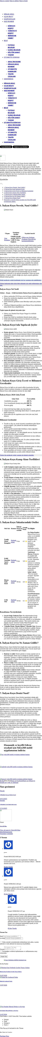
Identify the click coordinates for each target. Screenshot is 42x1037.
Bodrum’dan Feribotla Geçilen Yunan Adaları (11, 971)
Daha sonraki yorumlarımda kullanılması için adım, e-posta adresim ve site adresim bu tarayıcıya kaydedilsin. (19, 943)
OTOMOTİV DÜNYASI (11, 57)
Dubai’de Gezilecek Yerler (6, 981)
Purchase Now (4, 1036)
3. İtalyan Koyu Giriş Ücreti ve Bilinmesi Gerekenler (18, 191)
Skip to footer (23, 1)
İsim (1, 936)
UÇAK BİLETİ (8, 16)
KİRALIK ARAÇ (9, 14)
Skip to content (4, 1)
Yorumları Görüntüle (6, 834)
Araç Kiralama (7, 239)
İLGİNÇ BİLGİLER (14, 50)
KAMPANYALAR (9, 19)
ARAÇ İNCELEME (14, 62)
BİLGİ (6, 40)
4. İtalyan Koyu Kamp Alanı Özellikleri (15, 192)
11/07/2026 (3, 1014)
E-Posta (2, 938)
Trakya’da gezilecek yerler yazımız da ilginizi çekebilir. (17, 455)
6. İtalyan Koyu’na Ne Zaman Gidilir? (14, 196)
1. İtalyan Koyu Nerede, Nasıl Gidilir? (14, 187)
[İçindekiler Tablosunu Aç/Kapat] (1, 184)
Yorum (2, 949)
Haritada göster (13, 541)
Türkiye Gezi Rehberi (21, 147)
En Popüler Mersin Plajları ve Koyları (9, 1010)
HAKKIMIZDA (8, 79)
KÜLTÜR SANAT (14, 52)
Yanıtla (10, 867)
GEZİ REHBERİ (9, 21)
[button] (2, 781)
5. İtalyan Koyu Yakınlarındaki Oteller (14, 194)
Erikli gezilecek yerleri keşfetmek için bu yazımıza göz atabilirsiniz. (20, 280)
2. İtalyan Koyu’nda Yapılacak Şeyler (14, 189)
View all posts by (10, 830)
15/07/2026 (3, 985)
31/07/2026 (3, 975)
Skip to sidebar (14, 1)
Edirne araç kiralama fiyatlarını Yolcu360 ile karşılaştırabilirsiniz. (29, 239)
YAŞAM (11, 55)
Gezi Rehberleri (6, 147)
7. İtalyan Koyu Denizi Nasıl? (12, 198)
